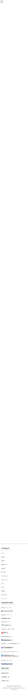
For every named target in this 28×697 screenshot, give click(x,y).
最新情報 (3, 591)
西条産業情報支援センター (6, 636)
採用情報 (3, 568)
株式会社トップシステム (6, 607)
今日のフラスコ (4, 579)
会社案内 (3, 557)
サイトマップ (4, 598)
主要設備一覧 (4, 564)
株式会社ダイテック (5, 621)
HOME (2, 553)
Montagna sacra (4, 575)
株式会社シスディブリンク (6, 660)
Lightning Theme (16, 687)
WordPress (9, 687)
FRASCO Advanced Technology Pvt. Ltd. (9, 651)
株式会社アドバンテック (6, 614)
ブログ (2, 583)
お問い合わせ (4, 594)
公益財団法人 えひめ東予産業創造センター (10, 643)
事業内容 (3, 560)
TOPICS (2, 587)
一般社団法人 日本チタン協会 (7, 629)
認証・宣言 (3, 572)
